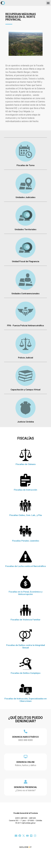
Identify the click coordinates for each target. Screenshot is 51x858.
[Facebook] (19, 835)
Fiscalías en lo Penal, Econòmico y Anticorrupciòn (25, 593)
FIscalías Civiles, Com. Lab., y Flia (25, 515)
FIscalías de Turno (26, 165)
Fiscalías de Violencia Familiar (25, 619)
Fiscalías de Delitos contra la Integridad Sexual (25, 646)
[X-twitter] (23, 835)
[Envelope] (16, 835)
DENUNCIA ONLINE (25, 762)
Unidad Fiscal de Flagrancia (25, 261)
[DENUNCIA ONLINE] (25, 756)
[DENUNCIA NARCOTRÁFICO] (25, 731)
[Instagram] (35, 835)
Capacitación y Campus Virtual (25, 389)
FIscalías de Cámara (25, 464)
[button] (48, 3)
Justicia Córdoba (25, 422)
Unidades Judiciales (25, 197)
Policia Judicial (25, 357)
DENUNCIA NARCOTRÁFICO (25, 737)
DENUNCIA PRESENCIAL (25, 787)
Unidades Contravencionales (25, 293)
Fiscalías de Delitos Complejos (25, 673)
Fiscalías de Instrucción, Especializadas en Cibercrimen (25, 699)
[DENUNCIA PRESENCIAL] (25, 782)
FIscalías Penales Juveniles (25, 541)
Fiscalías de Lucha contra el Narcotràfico (25, 566)
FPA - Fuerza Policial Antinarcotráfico (25, 325)
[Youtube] (27, 835)
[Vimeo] (31, 835)
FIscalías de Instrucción (25, 490)
